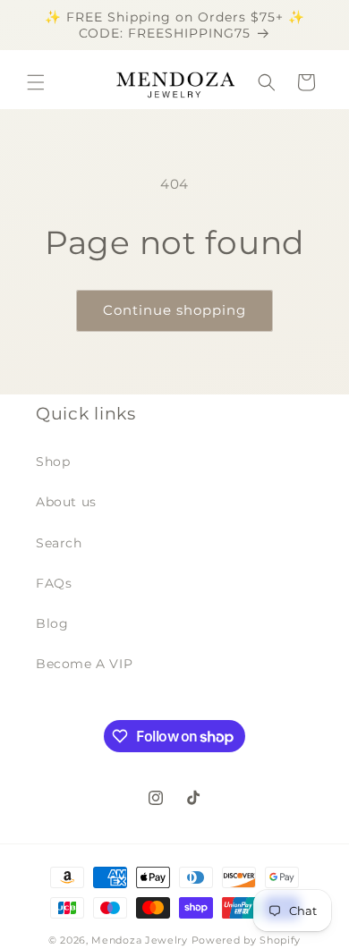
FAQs (54, 583)
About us (66, 502)
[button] (35, 82)
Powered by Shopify (247, 940)
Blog (52, 623)
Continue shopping (174, 309)
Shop (53, 461)
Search (59, 543)
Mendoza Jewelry (139, 940)
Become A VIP (84, 664)
